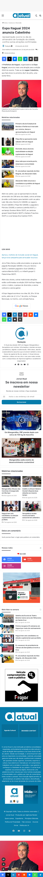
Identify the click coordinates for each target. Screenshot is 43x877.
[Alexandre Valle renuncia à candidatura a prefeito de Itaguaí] (8, 183)
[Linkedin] (15, 315)
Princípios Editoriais (31, 818)
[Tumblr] (20, 315)
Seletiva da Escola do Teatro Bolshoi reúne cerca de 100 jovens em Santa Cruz (28, 618)
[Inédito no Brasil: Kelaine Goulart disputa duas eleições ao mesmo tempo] (31, 481)
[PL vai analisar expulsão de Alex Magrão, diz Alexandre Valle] (8, 174)
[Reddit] (30, 315)
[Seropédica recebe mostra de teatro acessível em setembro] (31, 506)
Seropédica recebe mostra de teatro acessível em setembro (31, 515)
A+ (4, 859)
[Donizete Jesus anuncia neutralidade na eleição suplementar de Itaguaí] (8, 151)
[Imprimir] (36, 59)
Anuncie (35, 822)
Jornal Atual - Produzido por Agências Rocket (21, 815)
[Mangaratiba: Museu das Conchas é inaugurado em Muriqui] (11, 481)
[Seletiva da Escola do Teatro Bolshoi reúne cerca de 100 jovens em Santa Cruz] (8, 619)
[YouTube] (24, 364)
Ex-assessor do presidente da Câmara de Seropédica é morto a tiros (28, 647)
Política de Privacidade (12, 822)
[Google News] (21, 306)
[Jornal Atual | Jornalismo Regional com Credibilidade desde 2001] (21, 15)
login (18, 537)
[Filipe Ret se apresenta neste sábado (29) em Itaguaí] (8, 142)
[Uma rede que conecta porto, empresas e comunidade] (8, 164)
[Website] (15, 364)
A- (4, 869)
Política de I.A (24, 825)
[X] (9, 59)
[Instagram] (27, 364)
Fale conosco (26, 822)
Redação (8, 46)
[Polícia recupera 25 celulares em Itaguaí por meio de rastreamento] (8, 629)
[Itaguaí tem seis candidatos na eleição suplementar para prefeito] (11, 506)
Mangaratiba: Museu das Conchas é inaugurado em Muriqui (11, 491)
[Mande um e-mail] (11, 46)
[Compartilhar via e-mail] (30, 59)
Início (6, 23)
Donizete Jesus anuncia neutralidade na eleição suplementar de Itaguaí (25, 151)
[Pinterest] (25, 315)
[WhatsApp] (20, 59)
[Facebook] (4, 59)
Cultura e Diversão (15, 23)
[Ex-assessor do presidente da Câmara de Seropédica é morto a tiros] (8, 648)
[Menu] (3, 16)
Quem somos (9, 818)
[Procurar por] (40, 16)
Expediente (19, 818)
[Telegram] (25, 59)
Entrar (16, 825)
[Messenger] (15, 59)
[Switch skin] (36, 16)
